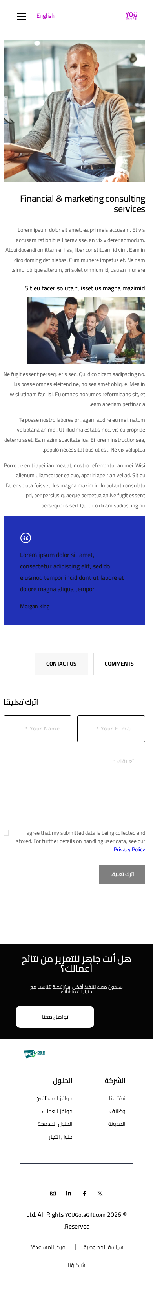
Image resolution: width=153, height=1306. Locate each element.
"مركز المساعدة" (48, 1247)
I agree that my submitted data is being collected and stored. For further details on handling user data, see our (80, 841)
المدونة (117, 1124)
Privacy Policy (129, 849)
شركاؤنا (77, 1265)
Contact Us (61, 664)
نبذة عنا (117, 1098)
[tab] (119, 664)
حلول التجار (61, 1137)
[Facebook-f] (84, 1193)
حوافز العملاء (57, 1111)
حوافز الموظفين (54, 1098)
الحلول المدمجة (55, 1124)
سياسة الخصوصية (104, 1247)
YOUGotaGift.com (85, 1215)
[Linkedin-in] (68, 1193)
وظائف (117, 1111)
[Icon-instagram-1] (52, 1193)
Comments (119, 664)
